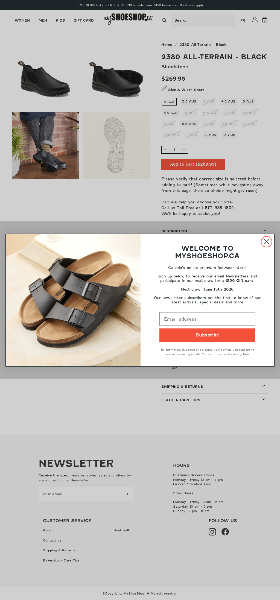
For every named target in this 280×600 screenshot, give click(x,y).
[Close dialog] (266, 241)
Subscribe (207, 335)
